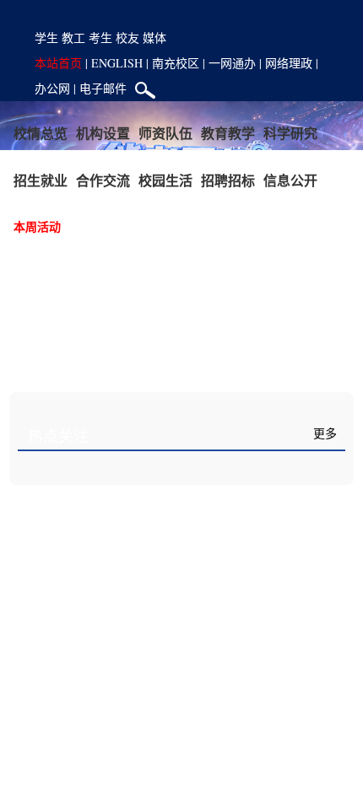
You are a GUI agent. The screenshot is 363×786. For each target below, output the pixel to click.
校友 (127, 38)
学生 (46, 38)
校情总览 (41, 133)
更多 (325, 434)
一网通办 (232, 63)
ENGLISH (117, 63)
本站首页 (58, 63)
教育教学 (228, 133)
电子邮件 (103, 88)
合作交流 (103, 180)
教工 (73, 38)
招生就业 (41, 180)
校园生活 (165, 180)
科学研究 (290, 133)
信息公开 (290, 180)
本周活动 (37, 226)
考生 (100, 38)
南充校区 (175, 63)
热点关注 (58, 436)
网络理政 (288, 63)
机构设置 (103, 133)
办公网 (52, 88)
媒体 (154, 38)
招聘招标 (228, 180)
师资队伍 (165, 133)
